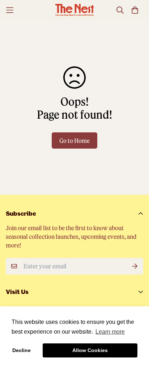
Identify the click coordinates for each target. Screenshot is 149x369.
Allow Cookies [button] (90, 350)
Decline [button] (21, 350)
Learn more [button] (110, 332)
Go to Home (74, 140)
